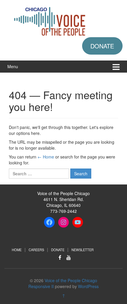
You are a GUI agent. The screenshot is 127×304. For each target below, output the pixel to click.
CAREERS (36, 249)
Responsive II (41, 286)
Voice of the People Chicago (71, 280)
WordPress (88, 286)
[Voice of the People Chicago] (63, 20)
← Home (46, 157)
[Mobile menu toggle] (116, 67)
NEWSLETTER (82, 249)
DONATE (102, 46)
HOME (17, 249)
